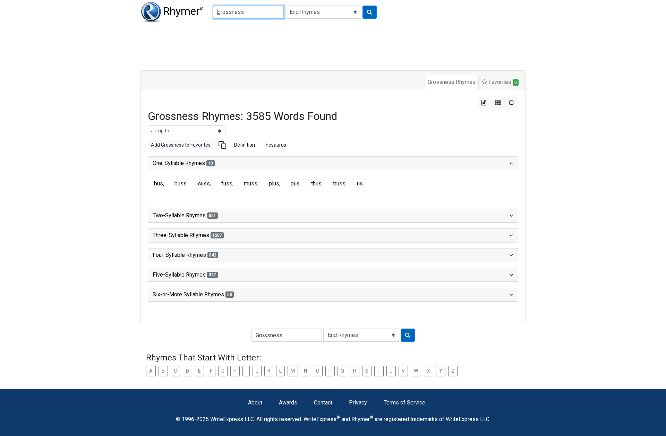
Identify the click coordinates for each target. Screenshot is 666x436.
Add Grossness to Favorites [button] (181, 145)
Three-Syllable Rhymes (187, 235)
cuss (204, 183)
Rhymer (183, 11)
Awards (288, 402)
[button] (222, 145)
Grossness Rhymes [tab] (452, 82)
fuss (226, 183)
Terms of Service (404, 402)
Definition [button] (244, 145)
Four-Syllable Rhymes (184, 255)
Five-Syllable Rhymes (184, 274)
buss (180, 183)
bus (158, 183)
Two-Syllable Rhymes (184, 215)
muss (250, 183)
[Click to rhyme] (369, 12)
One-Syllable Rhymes (183, 163)
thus (316, 183)
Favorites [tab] (502, 82)
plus (274, 183)
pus (295, 183)
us (360, 183)
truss (339, 183)
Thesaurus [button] (274, 145)
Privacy (358, 402)
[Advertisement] (308, 45)
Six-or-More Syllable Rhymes (192, 294)
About (255, 402)
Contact (323, 402)
